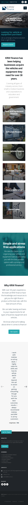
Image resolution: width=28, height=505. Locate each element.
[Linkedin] (25, 2)
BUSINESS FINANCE (6, 459)
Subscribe (4, 446)
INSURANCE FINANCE (6, 462)
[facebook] (23, 2)
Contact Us (21, 501)
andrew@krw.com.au (8, 476)
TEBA (17, 422)
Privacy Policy (8, 501)
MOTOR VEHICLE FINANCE (7, 458)
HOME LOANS (5, 461)
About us (15, 501)
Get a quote (14, 332)
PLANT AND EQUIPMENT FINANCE (9, 454)
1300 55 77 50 (13, 2)
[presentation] (2, 386)
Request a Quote (8, 44)
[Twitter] (5, 484)
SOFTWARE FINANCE (6, 456)
